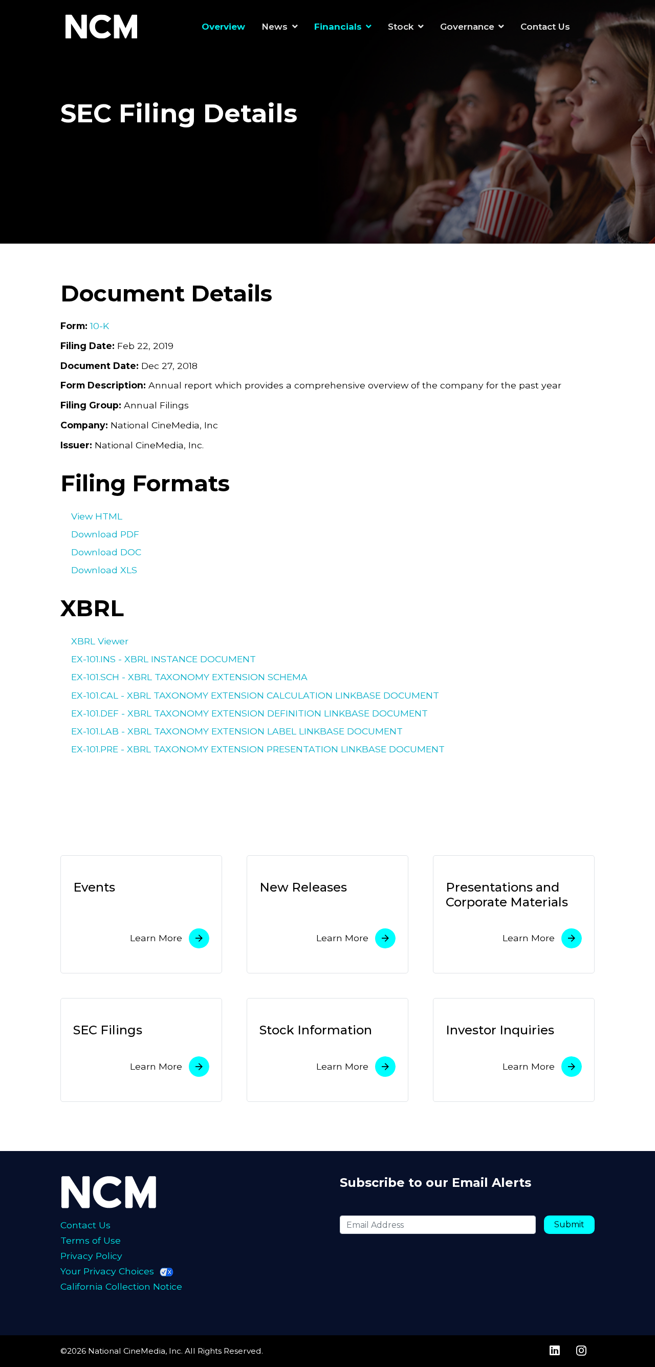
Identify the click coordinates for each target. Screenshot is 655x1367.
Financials (338, 26)
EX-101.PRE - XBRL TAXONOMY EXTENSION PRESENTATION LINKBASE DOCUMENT (258, 749)
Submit (569, 1224)
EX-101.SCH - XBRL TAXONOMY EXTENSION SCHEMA (189, 676)
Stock (400, 26)
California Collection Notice (121, 1286)
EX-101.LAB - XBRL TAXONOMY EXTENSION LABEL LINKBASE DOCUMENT (237, 731)
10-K (99, 325)
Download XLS (104, 570)
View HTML (96, 516)
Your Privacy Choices (107, 1271)
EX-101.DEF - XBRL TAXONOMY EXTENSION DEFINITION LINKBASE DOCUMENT (249, 713)
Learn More (156, 937)
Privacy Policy (91, 1255)
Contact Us (545, 26)
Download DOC (106, 552)
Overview (223, 26)
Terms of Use (90, 1240)
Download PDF (105, 534)
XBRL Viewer (99, 641)
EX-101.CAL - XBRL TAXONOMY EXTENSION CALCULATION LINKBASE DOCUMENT (255, 695)
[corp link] (103, 26)
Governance (467, 26)
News (274, 26)
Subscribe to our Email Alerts (435, 1183)
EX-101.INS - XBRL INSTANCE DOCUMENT (163, 659)
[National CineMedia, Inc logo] (127, 1191)
